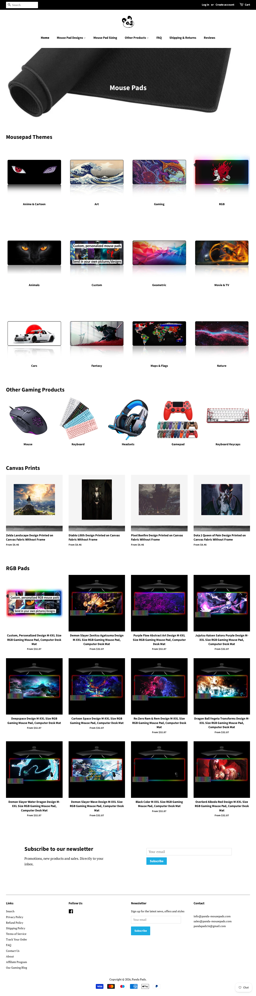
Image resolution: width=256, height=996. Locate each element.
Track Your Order (16, 939)
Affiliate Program (16, 962)
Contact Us (12, 951)
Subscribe (156, 861)
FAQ (159, 38)
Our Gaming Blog (16, 967)
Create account (225, 5)
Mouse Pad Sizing (105, 38)
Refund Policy (14, 922)
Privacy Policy (14, 917)
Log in (205, 5)
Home (45, 38)
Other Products (136, 38)
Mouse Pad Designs (70, 38)
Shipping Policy (15, 928)
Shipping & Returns (182, 38)
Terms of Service (16, 934)
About (10, 956)
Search (10, 911)
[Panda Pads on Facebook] (71, 912)
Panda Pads (139, 979)
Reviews (209, 38)
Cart (247, 5)
